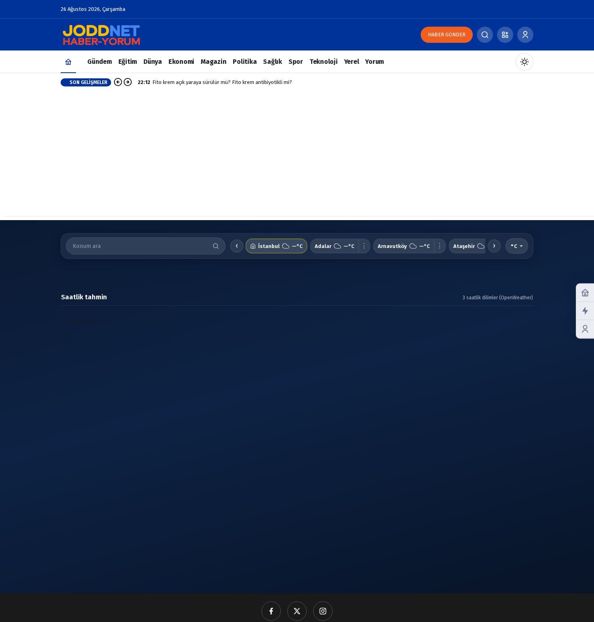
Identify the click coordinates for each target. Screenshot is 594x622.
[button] (505, 35)
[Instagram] (323, 611)
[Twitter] (297, 611)
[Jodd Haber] (101, 34)
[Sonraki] (128, 82)
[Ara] (485, 35)
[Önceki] (118, 82)
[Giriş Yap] (525, 35)
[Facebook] (271, 611)
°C (514, 246)
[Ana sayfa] (68, 62)
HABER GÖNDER (447, 35)
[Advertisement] (297, 159)
